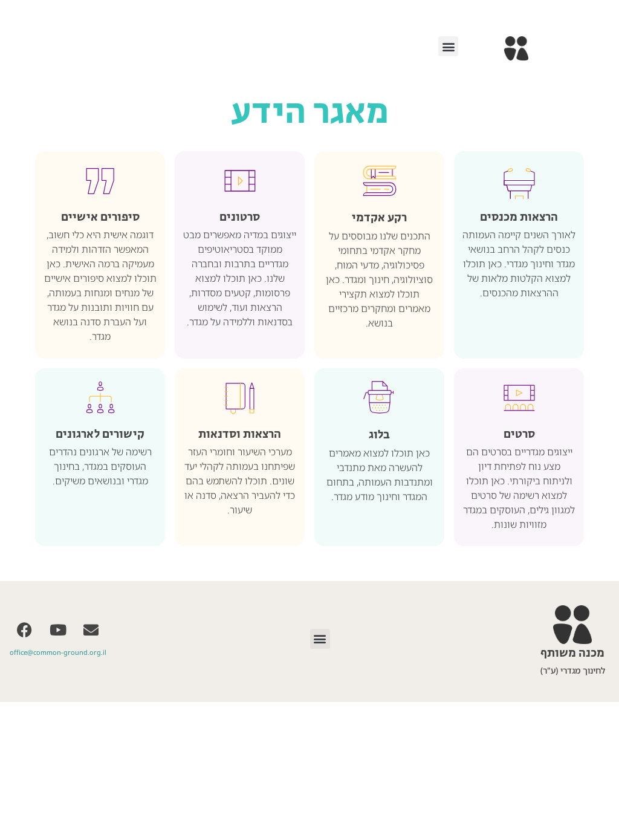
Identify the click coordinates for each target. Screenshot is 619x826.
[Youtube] (58, 630)
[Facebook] (25, 630)
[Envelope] (91, 630)
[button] (448, 46)
